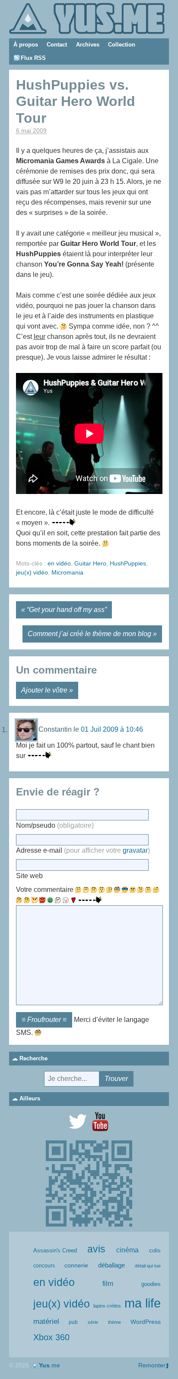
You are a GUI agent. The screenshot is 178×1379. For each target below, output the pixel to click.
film (107, 1283)
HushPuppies (128, 563)
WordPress (145, 1321)
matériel (46, 1321)
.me (49, 1365)
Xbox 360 (51, 1337)
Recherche (33, 1058)
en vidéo (59, 563)
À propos (25, 44)
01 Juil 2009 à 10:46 (112, 729)
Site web (29, 875)
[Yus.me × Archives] (87, 18)
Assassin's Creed (55, 1250)
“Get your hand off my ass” (67, 609)
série (93, 1322)
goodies (151, 1284)
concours (44, 1266)
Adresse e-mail (83, 850)
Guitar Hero (90, 563)
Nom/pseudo (55, 825)
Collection (121, 44)
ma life (142, 1303)
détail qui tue (148, 1265)
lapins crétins (107, 1305)
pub (73, 1322)
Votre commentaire (44, 889)
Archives (87, 44)
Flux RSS (33, 58)
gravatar (135, 850)
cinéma (127, 1250)
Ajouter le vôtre (44, 690)
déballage (111, 1265)
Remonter (151, 1365)
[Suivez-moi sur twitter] (77, 1121)
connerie (76, 1265)
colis (155, 1250)
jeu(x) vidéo (32, 572)
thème (114, 1322)
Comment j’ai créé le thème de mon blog (89, 633)
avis (96, 1249)
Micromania (67, 572)
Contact (57, 44)
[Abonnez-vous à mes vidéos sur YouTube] (100, 1121)
